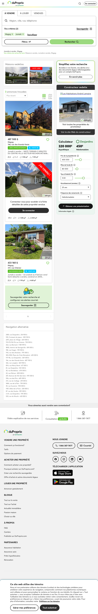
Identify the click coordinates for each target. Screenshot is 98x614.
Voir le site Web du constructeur (76, 132)
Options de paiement (12, 453)
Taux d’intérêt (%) (67, 174)
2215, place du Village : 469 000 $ (17, 340)
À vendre (10, 13)
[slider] (80, 159)
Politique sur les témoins (49, 601)
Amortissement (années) (69, 183)
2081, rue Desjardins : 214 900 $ (16, 335)
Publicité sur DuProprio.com (15, 536)
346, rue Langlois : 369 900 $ (16, 363)
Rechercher (70, 41)
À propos (9, 522)
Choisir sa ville (9, 516)
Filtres (25, 41)
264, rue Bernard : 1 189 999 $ (16, 345)
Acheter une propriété (17, 459)
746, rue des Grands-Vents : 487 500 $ (19, 360)
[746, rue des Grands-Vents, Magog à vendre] (28, 118)
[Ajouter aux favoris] (47, 139)
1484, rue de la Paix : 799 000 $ (16, 383)
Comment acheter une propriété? (17, 465)
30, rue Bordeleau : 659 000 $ (16, 370)
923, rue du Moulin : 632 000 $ (16, 396)
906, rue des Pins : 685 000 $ (16, 378)
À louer (24, 13)
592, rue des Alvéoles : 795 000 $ (17, 353)
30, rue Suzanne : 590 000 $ (15, 386)
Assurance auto (10, 552)
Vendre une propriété (16, 440)
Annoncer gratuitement (13, 489)
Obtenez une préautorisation (77, 206)
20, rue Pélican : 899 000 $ (15, 373)
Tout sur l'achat (10, 504)
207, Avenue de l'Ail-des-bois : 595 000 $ (20, 376)
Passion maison (10, 512)
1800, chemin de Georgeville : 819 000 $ (19, 347)
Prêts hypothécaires (12, 556)
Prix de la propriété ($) (68, 156)
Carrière (7, 532)
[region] (49, 597)
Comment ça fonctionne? (14, 445)
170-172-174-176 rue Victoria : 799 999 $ (19, 342)
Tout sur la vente (10, 500)
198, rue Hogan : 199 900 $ (15, 350)
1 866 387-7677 (65, 445)
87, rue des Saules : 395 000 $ (16, 391)
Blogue (8, 495)
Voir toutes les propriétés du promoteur (75, 125)
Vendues (38, 13)
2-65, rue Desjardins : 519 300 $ (16, 394)
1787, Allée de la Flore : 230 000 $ (17, 389)
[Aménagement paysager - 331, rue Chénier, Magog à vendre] (28, 241)
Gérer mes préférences (24, 607)
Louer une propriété (15, 483)
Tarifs (6, 449)
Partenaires (11, 542)
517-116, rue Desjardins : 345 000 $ (17, 358)
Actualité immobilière (12, 508)
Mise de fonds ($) (67, 165)
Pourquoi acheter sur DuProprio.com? (19, 469)
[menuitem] (28, 447)
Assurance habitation (12, 548)
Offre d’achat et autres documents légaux (21, 477)
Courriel (87, 445)
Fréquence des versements (70, 193)
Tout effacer (32, 34)
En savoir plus (75, 76)
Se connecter (90, 3)
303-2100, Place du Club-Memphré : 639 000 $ (22, 355)
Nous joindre (60, 439)
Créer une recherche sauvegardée (18, 473)
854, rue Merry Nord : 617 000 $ (17, 365)
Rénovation (8, 560)
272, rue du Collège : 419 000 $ (16, 381)
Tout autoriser (50, 607)
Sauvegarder (27, 305)
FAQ (6, 528)
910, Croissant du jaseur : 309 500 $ (18, 337)
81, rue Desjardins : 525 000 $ (16, 368)
